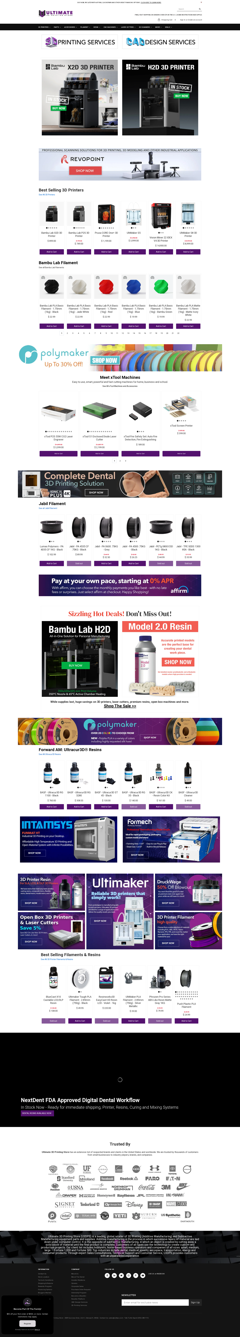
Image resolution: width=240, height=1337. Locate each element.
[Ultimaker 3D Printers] (119, 911)
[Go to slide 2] (48, 227)
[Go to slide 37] (180, 998)
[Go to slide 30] (185, 996)
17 (151, 333)
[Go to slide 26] (177, 996)
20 (167, 333)
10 (112, 333)
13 (128, 333)
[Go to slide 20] (189, 994)
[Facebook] (107, 1275)
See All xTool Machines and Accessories (120, 386)
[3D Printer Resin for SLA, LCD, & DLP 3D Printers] (51, 892)
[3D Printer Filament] (188, 930)
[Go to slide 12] (67, 431)
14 (134, 333)
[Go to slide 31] (187, 996)
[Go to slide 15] (179, 994)
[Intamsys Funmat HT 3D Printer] (68, 839)
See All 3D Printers (47, 195)
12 (123, 333)
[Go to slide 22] (193, 994)
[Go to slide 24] (197, 994)
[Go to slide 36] (197, 996)
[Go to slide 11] (65, 431)
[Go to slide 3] (50, 227)
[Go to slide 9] (61, 431)
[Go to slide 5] (54, 227)
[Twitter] (121, 1275)
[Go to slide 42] (190, 998)
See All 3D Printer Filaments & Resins (57, 959)
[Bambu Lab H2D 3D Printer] (80, 659)
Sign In (183, 20)
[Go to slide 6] (56, 227)
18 (156, 333)
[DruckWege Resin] (188, 892)
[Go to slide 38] (182, 998)
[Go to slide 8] (113, 228)
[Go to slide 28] (181, 996)
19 (162, 333)
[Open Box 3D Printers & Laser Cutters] (51, 930)
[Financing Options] (120, 585)
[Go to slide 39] (184, 998)
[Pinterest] (135, 1275)
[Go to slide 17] (183, 994)
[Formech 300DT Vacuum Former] (171, 839)
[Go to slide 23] (195, 994)
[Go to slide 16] (181, 994)
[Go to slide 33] (191, 996)
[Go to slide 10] (63, 431)
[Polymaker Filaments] (120, 731)
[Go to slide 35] (195, 996)
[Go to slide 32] (189, 996)
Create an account (195, 20)
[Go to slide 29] (183, 996)
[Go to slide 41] (188, 998)
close (201, 2)
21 (173, 333)
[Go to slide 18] (185, 994)
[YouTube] (142, 1275)
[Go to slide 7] (111, 228)
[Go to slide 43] (192, 998)
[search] (189, 9)
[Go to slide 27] (179, 996)
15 (139, 333)
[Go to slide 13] (69, 431)
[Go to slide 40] (186, 998)
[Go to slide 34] (193, 996)
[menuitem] (44, 27)
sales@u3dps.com (116, 1318)
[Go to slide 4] (52, 227)
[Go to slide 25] (175, 996)
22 (178, 333)
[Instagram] (128, 1275)
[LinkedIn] (114, 1275)
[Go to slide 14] (71, 431)
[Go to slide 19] (187, 994)
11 (117, 333)
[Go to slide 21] (191, 994)
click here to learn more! (151, 2)
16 (145, 333)
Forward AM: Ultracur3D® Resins (70, 749)
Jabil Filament (52, 503)
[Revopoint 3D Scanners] (120, 164)
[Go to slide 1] (47, 228)
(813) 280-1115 (143, 1318)
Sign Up (195, 1302)
